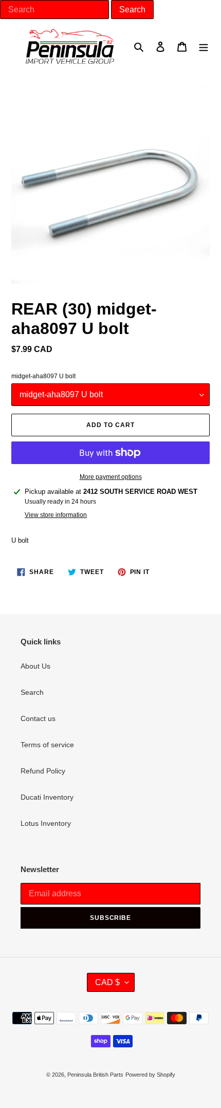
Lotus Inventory (46, 823)
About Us (35, 666)
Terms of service (47, 745)
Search (32, 692)
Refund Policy (43, 771)
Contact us (38, 718)
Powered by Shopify (150, 1075)
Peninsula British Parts (95, 1075)
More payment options (111, 477)
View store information (56, 515)
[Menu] (203, 46)
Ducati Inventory (47, 797)
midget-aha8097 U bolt (43, 376)
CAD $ (107, 982)
